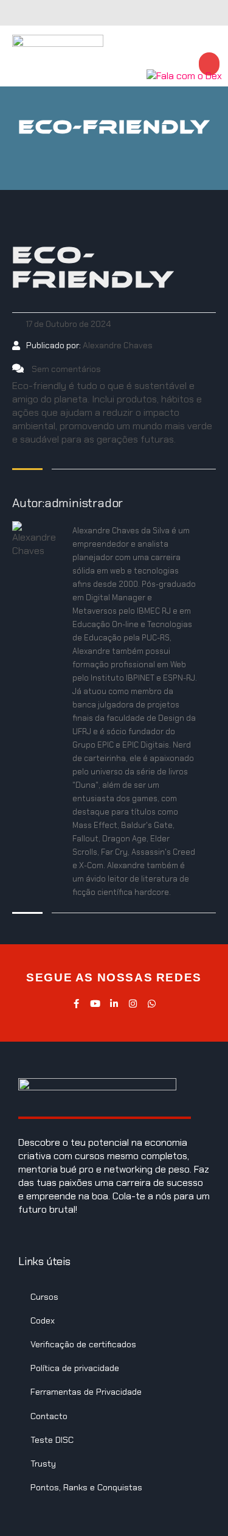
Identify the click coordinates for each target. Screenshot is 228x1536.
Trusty (43, 1463)
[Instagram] (132, 1003)
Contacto (48, 1416)
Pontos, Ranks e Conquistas (86, 1487)
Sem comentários (65, 368)
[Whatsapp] (151, 1003)
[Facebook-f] (76, 1003)
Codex (42, 1320)
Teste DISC (52, 1439)
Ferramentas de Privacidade (86, 1391)
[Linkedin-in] (114, 1003)
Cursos (44, 1296)
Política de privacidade (74, 1367)
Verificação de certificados (83, 1344)
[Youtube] (95, 1003)
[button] (149, 56)
